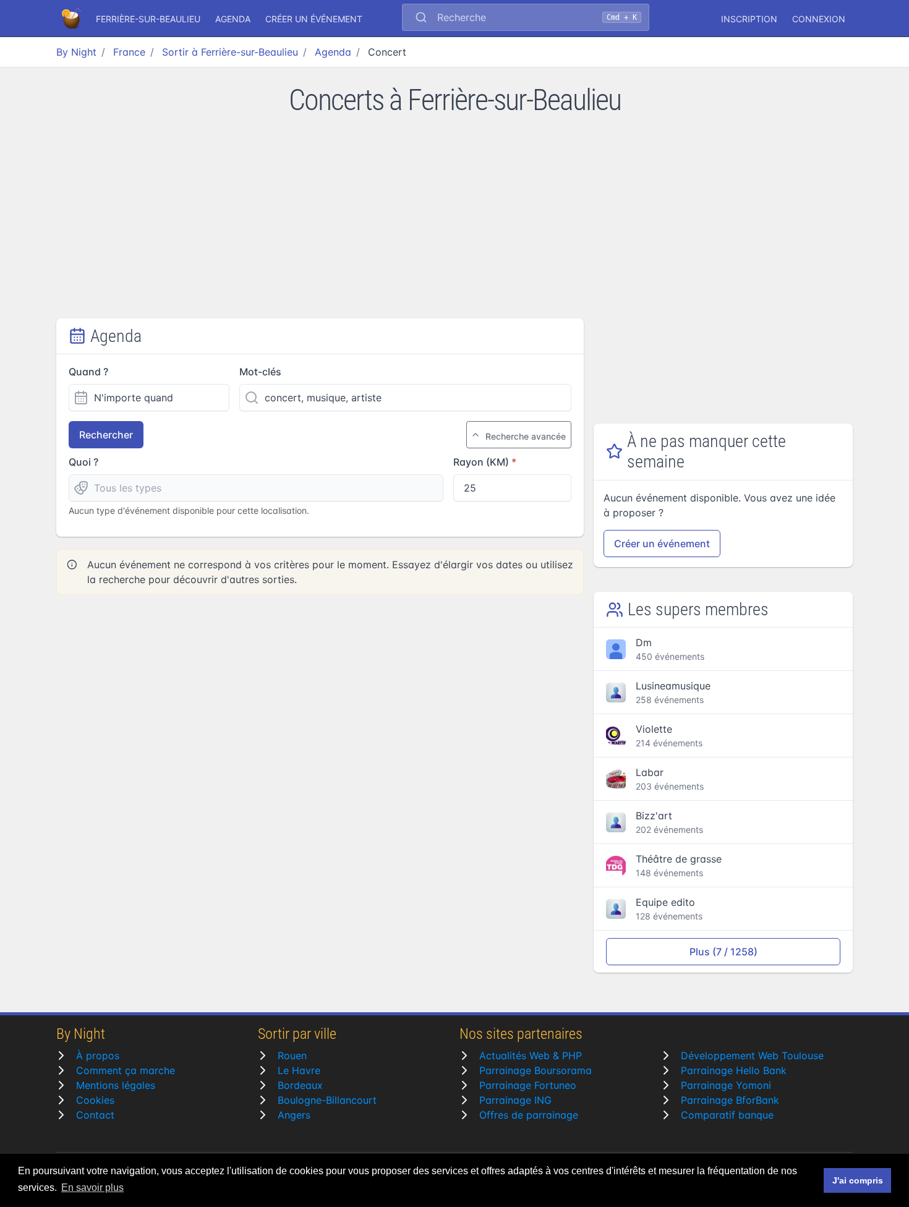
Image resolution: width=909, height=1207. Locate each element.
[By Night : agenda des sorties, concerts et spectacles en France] (72, 18)
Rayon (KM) (481, 462)
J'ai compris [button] (857, 1180)
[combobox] (525, 18)
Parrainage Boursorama (535, 1070)
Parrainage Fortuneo (527, 1085)
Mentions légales (115, 1085)
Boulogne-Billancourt (327, 1100)
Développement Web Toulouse (752, 1055)
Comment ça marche (125, 1070)
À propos (97, 1055)
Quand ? (88, 371)
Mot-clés (260, 371)
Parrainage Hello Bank (734, 1070)
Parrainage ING (515, 1100)
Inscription (749, 19)
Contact (95, 1115)
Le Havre (299, 1070)
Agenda (232, 19)
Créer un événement (313, 19)
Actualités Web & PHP (530, 1055)
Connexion (818, 19)
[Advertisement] (454, 225)
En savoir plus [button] (92, 1187)
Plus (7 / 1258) (723, 951)
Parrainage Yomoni (726, 1085)
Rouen (292, 1055)
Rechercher (106, 435)
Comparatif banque (727, 1115)
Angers (294, 1115)
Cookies (95, 1100)
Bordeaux (300, 1085)
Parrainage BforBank (730, 1100)
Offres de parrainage (528, 1115)
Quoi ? (83, 462)
